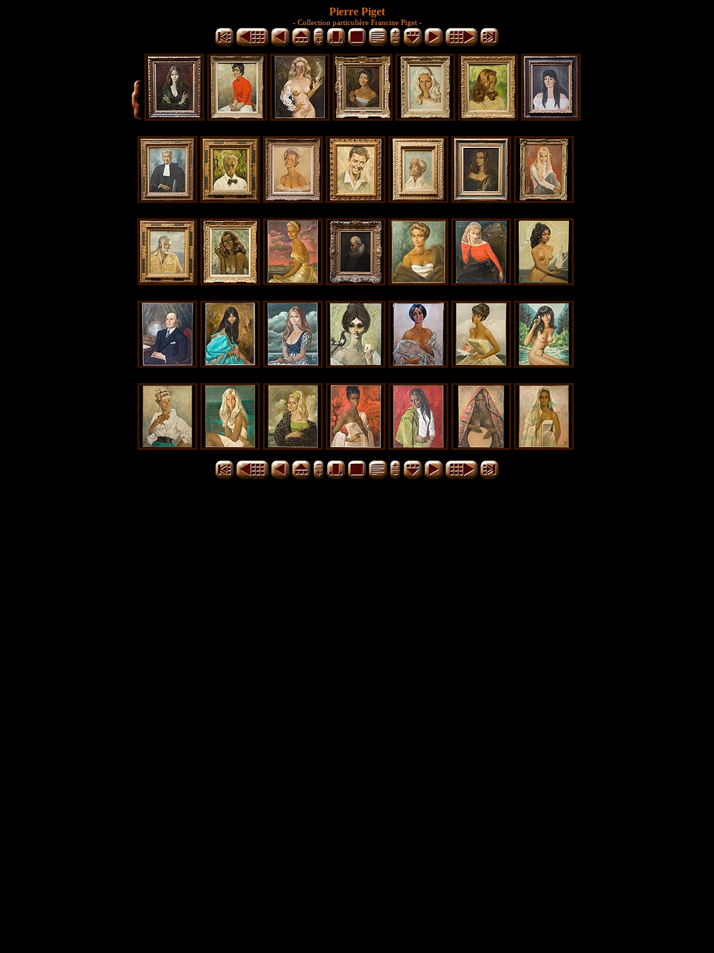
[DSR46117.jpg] (356, 446)
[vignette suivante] (433, 44)
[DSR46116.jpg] (293, 446)
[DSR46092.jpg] (293, 199)
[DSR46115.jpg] (230, 446)
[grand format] (357, 44)
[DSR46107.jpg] (230, 364)
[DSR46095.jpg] (418, 199)
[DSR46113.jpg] (544, 364)
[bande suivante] (412, 44)
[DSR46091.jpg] (230, 199)
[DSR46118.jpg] (418, 446)
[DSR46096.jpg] (481, 199)
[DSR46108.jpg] (293, 364)
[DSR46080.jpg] (174, 117)
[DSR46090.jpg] (167, 199)
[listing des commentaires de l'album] (377, 44)
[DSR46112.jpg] (481, 364)
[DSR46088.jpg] (488, 117)
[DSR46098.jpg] (167, 281)
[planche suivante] (461, 44)
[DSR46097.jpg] (544, 199)
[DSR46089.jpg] (551, 117)
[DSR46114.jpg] (167, 446)
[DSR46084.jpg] (300, 117)
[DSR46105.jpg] (167, 364)
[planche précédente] (252, 44)
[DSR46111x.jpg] (418, 364)
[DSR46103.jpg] (481, 281)
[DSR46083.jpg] (237, 117)
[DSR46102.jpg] (418, 281)
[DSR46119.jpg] (481, 446)
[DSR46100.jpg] (293, 281)
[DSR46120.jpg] (544, 446)
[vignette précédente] (280, 44)
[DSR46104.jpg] (544, 281)
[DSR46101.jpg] (356, 281)
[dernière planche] (489, 44)
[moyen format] (336, 44)
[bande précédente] (301, 44)
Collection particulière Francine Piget (357, 22)
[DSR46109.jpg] (356, 364)
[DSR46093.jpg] (356, 199)
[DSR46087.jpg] (425, 117)
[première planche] (224, 44)
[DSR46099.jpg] (230, 281)
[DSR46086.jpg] (363, 117)
